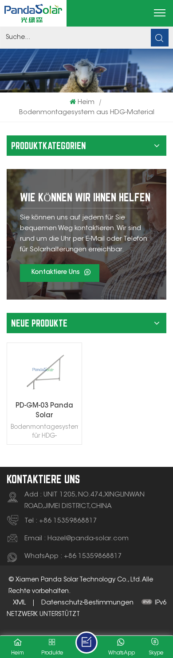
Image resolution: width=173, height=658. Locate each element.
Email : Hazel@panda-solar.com (76, 538)
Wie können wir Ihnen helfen (85, 197)
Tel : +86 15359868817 (60, 521)
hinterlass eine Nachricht (86, 642)
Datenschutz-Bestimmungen (87, 603)
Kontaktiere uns (55, 272)
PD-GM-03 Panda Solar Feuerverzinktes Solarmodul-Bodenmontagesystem (44, 412)
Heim (86, 102)
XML (19, 603)
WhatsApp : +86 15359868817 (73, 556)
